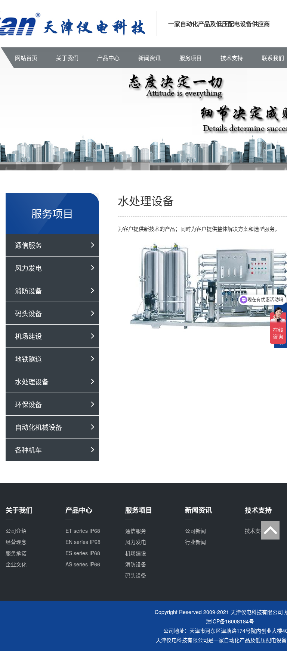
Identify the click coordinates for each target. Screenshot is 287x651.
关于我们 (67, 58)
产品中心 (108, 58)
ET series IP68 (82, 530)
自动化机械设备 (38, 427)
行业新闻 (195, 541)
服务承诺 (16, 553)
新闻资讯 (149, 58)
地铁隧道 (28, 359)
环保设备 (28, 404)
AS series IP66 (82, 564)
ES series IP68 (82, 553)
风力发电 (28, 268)
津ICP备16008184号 (230, 621)
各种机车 (28, 450)
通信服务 (28, 245)
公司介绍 (16, 530)
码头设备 (28, 313)
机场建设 (28, 336)
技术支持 (231, 58)
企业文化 (16, 564)
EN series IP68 (83, 541)
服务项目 (190, 58)
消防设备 (28, 290)
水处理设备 (32, 381)
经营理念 (16, 541)
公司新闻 (195, 530)
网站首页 (26, 58)
